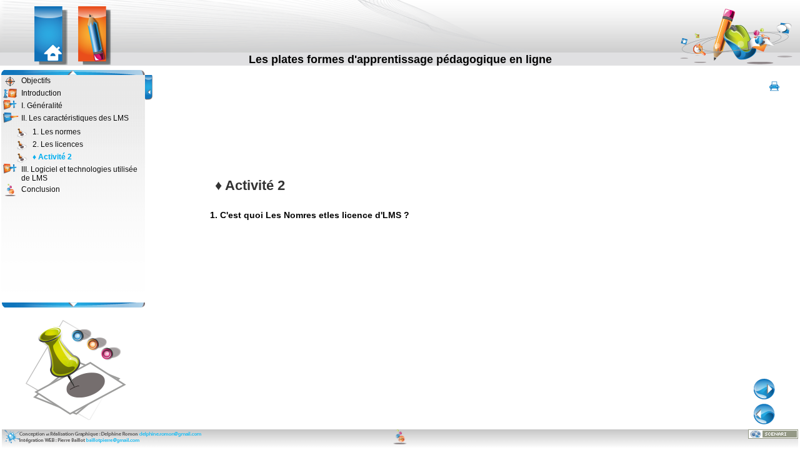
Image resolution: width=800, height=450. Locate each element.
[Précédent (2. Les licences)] (764, 414)
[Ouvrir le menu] (11, 105)
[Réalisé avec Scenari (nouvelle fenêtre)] (773, 433)
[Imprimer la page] (774, 87)
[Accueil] (52, 36)
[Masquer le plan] (149, 83)
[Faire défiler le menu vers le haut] (73, 72)
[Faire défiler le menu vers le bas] (73, 305)
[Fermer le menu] (11, 118)
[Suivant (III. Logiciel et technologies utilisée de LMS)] (764, 389)
